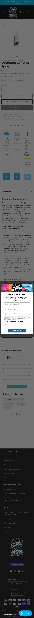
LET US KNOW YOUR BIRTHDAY (13, 321)
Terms (16, 319)
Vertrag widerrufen (10, 614)
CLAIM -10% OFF (17, 330)
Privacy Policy (11, 319)
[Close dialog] (31, 285)
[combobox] (6, 309)
